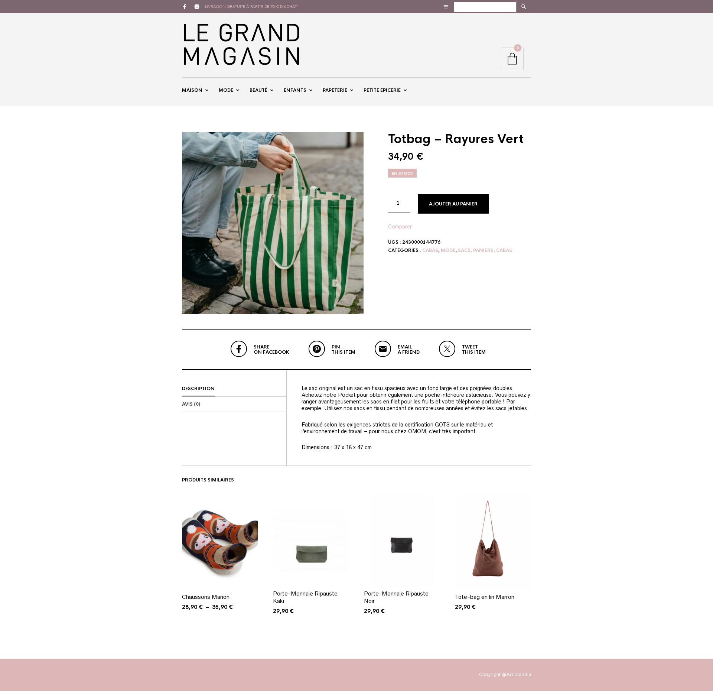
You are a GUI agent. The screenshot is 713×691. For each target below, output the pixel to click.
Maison (192, 90)
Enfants (295, 90)
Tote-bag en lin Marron (484, 597)
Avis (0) (191, 404)
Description (198, 389)
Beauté (258, 90)
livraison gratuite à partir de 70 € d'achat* (252, 6)
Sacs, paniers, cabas (485, 250)
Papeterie (335, 90)
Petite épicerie (382, 90)
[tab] (234, 389)
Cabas (430, 250)
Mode (226, 90)
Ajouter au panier (453, 204)
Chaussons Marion (205, 597)
